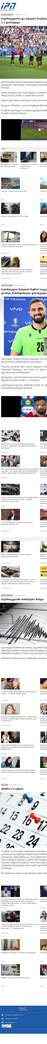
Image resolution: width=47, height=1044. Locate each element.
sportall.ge (4, 908)
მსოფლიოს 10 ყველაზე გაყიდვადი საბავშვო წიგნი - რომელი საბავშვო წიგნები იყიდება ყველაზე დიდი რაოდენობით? (19, 718)
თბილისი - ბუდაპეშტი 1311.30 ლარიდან (15, 216)
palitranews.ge (5, 531)
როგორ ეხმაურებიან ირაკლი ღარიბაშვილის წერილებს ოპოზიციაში (17, 523)
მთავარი (22, 1008)
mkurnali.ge (4, 700)
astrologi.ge (4, 933)
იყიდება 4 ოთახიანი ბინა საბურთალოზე (15, 978)
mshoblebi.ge (5, 725)
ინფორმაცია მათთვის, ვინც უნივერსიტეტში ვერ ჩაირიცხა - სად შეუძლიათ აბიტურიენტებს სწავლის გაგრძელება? (19, 446)
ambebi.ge (4, 452)
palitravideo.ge (5, 253)
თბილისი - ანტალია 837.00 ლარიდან (14, 191)
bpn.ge (3, 506)
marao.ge (4, 753)
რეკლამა (23, 1010)
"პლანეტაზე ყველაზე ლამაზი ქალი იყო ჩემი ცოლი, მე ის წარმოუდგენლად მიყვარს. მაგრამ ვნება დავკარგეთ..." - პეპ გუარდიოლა (20, 926)
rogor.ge (3, 778)
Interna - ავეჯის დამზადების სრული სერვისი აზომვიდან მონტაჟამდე (16, 555)
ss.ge (2, 961)
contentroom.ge (5, 563)
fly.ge (2, 199)
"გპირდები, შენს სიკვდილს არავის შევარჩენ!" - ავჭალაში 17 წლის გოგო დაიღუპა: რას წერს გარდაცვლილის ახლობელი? (17, 271)
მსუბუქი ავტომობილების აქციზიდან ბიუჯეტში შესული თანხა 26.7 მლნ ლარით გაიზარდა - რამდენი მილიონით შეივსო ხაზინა (19, 499)
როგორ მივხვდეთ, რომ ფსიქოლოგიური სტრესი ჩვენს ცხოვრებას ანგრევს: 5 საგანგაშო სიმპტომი (18, 771)
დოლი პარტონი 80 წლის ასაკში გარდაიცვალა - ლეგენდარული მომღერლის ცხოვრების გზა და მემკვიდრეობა (18, 747)
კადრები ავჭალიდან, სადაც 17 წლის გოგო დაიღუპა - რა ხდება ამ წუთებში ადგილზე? (19, 245)
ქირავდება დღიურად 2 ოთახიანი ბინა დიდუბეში (18, 952)
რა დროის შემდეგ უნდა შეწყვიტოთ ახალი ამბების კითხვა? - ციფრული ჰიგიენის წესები (18, 692)
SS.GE (4, 149)
